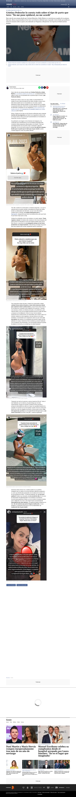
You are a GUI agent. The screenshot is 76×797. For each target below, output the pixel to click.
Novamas (8, 677)
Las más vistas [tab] (54, 103)
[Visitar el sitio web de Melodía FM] (56, 787)
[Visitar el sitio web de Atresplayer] (62, 787)
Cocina (22, 6)
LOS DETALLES (56, 122)
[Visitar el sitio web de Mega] (40, 787)
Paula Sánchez (13, 87)
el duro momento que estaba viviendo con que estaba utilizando (28, 109)
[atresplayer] (63, 4)
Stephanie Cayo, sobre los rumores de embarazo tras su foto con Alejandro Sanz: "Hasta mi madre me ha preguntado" (13, 773)
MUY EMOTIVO (56, 114)
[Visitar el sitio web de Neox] (31, 787)
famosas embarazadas (22, 585)
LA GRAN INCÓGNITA (58, 769)
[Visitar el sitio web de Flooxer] (68, 787)
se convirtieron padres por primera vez (24, 93)
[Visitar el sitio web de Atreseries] (44, 787)
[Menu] (68, 7)
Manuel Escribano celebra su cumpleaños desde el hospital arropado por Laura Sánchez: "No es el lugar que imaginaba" (53, 751)
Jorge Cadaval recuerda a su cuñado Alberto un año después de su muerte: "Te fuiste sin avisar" (60, 117)
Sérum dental (63, 0)
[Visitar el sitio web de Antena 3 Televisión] (23, 787)
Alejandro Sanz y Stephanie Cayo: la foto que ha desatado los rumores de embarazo (60, 110)
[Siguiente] (69, 1)
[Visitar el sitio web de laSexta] (27, 787)
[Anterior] (13, 1)
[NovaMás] (15, 4)
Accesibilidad (40, 794)
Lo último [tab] (62, 103)
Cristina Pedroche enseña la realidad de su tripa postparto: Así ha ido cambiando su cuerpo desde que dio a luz (34, 62)
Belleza (14, 6)
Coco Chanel (51, 0)
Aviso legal (39, 792)
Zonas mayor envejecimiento (32, 0)
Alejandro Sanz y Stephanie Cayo (20, 0)
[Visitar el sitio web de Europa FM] (52, 787)
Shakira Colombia (57, 0)
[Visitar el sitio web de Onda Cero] (48, 787)
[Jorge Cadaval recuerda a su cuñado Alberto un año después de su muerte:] (46, 764)
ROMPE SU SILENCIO (10, 769)
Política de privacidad (46, 792)
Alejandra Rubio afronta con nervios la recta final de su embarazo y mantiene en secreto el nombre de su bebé (29, 774)
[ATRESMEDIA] (10, 787)
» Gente (11, 677)
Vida (11, 6)
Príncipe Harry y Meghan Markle (42, 0)
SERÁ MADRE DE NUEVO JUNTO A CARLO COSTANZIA (29, 770)
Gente (8, 6)
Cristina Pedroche (11, 585)
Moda (19, 6)
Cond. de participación (61, 792)
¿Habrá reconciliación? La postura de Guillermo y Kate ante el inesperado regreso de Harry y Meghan (61, 772)
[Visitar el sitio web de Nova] (36, 787)
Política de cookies (53, 792)
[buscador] (68, 4)
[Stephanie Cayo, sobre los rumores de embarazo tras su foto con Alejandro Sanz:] (14, 764)
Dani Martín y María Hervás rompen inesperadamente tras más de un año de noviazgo (60, 125)
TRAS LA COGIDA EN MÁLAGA (44, 744)
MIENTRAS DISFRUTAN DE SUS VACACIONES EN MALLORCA (59, 107)
